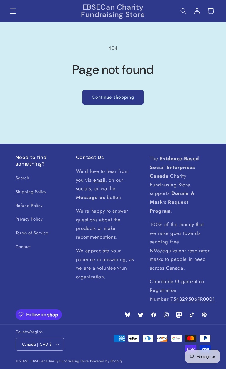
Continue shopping (113, 97)
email (99, 179)
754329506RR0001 (192, 299)
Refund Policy (29, 205)
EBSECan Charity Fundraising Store (60, 361)
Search (22, 178)
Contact (23, 246)
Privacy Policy (29, 219)
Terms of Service (32, 233)
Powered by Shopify (106, 361)
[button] (13, 11)
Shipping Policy (31, 191)
